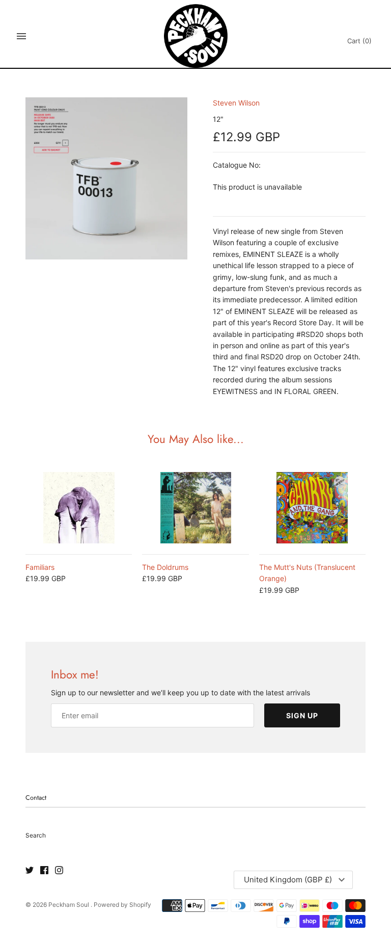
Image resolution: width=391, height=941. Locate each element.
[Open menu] (21, 36)
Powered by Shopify (122, 904)
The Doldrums (165, 567)
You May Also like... (196, 439)
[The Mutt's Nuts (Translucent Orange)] (312, 507)
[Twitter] (29, 871)
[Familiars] (78, 507)
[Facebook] (44, 871)
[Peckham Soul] (196, 36)
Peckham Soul (69, 904)
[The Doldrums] (195, 507)
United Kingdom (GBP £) (288, 879)
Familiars (39, 567)
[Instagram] (59, 871)
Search (35, 835)
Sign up (302, 715)
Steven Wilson (236, 102)
